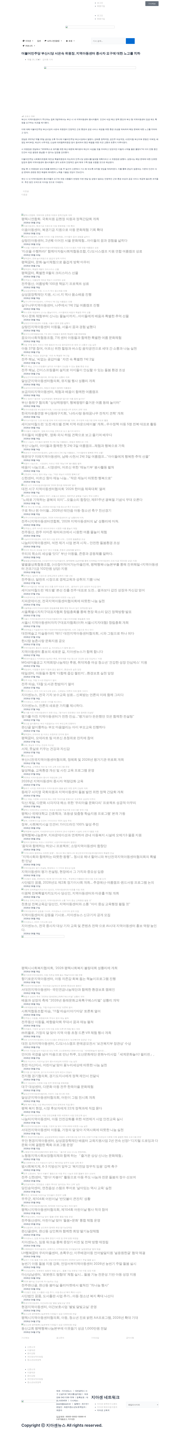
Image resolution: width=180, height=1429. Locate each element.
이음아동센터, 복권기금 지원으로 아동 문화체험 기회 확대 (62, 230)
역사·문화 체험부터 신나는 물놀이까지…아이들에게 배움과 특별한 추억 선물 (75, 316)
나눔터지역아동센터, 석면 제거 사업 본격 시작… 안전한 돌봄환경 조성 (70, 543)
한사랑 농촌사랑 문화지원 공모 (43, 641)
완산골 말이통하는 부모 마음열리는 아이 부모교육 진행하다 (63, 727)
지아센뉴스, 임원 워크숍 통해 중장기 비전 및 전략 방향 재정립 (64, 1242)
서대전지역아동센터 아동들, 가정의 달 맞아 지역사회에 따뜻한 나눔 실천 (72, 1130)
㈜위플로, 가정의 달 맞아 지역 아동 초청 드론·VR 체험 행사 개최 (66, 1033)
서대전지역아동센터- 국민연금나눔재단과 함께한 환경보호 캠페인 (68, 989)
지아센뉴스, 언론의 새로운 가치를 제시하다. (52, 705)
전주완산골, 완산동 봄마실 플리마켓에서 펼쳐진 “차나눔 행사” (65, 1285)
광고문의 (60, 1338)
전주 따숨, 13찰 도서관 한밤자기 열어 (47, 684)
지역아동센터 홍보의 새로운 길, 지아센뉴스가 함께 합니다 (62, 651)
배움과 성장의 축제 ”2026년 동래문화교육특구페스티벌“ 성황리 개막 (70, 1000)
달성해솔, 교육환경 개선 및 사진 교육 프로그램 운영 (57, 770)
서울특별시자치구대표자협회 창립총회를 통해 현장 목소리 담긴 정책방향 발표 (76, 612)
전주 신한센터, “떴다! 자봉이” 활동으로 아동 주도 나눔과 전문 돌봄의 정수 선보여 (78, 1177)
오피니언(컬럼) (53, 40)
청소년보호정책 (34, 1360)
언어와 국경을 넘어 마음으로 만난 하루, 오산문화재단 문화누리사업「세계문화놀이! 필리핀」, (87, 1054)
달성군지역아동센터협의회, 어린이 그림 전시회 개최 (58, 1097)
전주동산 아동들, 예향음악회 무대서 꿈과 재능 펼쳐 (57, 1022)
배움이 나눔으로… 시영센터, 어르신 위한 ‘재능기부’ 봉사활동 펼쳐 (67, 467)
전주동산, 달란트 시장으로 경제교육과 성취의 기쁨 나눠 (60, 579)
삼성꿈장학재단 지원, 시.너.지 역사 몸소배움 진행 (56, 294)
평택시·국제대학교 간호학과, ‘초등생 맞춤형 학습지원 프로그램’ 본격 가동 (73, 813)
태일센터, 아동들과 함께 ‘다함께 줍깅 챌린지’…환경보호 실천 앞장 (67, 673)
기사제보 (25, 1338)
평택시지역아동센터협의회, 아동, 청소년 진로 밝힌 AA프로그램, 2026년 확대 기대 (79, 1317)
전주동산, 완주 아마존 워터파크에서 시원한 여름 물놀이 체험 (64, 532)
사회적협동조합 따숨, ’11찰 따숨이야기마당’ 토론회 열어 (61, 1011)
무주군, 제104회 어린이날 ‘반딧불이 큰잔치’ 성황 (55, 1199)
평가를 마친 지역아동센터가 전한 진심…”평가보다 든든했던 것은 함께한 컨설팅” (77, 716)
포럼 (70, 40)
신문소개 (31, 1347)
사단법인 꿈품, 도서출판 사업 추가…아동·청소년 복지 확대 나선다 (67, 1296)
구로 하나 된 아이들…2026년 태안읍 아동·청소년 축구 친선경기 (66, 510)
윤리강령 (31, 1353)
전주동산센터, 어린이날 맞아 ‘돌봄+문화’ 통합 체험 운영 (60, 1220)
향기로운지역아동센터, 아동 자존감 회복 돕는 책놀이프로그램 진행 (68, 979)
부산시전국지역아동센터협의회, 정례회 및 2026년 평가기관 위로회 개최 (72, 759)
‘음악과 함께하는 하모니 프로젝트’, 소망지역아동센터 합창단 (64, 846)
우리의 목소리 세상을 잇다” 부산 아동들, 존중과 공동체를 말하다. (67, 553)
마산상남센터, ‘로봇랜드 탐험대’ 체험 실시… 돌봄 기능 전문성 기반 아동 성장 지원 (78, 1274)
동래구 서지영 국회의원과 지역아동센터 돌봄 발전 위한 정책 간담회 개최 (72, 792)
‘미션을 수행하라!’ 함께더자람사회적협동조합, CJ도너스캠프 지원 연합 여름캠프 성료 (81, 251)
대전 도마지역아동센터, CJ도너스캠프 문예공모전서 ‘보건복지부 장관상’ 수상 (76, 1043)
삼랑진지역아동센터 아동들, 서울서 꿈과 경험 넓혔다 (58, 327)
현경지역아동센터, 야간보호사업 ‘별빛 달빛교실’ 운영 (59, 1307)
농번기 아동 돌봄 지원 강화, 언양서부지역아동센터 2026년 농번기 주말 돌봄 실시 (78, 1264)
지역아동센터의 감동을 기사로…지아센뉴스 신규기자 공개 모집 (65, 915)
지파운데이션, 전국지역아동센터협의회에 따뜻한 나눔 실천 (63, 601)
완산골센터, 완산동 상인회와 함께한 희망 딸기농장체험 (60, 1231)
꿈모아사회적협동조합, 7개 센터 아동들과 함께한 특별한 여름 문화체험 (71, 337)
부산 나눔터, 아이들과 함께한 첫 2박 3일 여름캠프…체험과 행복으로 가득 (73, 446)
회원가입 (101, 6)
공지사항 (130, 1338)
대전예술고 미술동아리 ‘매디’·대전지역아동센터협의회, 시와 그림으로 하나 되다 (77, 633)
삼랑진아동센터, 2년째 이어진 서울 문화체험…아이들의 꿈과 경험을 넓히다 (74, 240)
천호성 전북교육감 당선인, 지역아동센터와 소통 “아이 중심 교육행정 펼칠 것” (75, 904)
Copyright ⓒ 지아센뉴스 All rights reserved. (61, 1425)
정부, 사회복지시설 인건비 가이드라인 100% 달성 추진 (60, 824)
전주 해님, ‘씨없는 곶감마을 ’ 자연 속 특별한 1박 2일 (57, 359)
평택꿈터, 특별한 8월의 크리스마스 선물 (49, 273)
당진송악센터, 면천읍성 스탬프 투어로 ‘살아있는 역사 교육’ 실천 (66, 1188)
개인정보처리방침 (35, 1356)
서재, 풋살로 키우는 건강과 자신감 (45, 749)
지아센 (28, 40)
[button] (107, 12)
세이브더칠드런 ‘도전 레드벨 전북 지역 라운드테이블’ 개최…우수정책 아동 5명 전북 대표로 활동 (88, 424)
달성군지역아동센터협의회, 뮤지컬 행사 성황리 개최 (58, 381)
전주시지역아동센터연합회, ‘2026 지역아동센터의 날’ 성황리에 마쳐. (70, 521)
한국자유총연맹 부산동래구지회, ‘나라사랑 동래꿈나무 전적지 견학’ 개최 (72, 413)
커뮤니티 (29, 45)
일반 (39, 40)
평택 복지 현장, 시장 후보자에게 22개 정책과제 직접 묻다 (61, 1108)
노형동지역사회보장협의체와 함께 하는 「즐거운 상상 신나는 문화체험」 (73, 1155)
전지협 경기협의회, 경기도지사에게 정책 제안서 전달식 (60, 1076)
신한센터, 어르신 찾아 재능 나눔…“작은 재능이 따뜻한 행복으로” (66, 478)
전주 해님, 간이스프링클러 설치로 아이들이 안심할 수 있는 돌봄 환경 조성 (73, 370)
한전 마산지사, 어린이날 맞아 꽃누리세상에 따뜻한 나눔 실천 (64, 1065)
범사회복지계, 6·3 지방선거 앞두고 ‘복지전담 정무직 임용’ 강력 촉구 (69, 1166)
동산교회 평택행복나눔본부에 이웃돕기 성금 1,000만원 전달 (64, 1328)
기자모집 (95, 1338)
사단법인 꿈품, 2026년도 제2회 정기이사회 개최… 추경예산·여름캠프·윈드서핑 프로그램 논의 (87, 882)
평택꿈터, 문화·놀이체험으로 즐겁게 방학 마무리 (55, 262)
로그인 (100, 3)
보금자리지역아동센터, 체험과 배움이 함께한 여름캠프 (59, 392)
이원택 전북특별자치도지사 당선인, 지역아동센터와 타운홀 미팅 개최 (70, 893)
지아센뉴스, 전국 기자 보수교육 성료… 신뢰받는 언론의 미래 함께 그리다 (72, 695)
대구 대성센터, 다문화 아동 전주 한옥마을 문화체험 (57, 1087)
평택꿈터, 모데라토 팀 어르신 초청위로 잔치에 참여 (57, 738)
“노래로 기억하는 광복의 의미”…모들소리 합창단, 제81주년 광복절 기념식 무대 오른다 (82, 500)
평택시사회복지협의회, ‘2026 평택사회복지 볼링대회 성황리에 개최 (69, 968)
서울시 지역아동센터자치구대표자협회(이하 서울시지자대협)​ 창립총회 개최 (75, 622)
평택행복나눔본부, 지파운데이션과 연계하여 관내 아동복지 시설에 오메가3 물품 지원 (81, 835)
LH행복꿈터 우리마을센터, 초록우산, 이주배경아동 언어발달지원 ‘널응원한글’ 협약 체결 (83, 1253)
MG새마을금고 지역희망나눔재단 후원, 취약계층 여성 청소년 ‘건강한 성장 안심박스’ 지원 (84, 662)
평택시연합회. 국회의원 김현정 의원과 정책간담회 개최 (60, 219)
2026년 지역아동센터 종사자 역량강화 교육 (52, 781)
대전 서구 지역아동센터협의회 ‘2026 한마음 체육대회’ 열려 (63, 489)
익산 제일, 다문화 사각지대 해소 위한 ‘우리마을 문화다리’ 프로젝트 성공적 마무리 (78, 803)
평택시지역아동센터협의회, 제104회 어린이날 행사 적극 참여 (64, 1209)
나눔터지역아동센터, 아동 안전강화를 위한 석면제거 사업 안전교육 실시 (72, 1119)
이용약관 (31, 1350)
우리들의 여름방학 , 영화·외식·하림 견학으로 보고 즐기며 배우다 (66, 435)
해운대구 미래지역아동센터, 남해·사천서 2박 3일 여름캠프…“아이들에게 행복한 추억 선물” (85, 456)
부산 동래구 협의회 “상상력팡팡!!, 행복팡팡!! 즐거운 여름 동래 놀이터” (71, 402)
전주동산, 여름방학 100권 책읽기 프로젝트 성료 (55, 284)
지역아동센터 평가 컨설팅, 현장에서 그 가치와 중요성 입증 (62, 872)
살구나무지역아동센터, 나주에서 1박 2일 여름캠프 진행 (60, 305)
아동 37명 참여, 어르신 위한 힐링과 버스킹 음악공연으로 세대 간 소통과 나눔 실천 (79, 348)
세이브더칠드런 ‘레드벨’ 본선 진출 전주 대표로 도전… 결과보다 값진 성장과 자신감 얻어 (83, 590)
